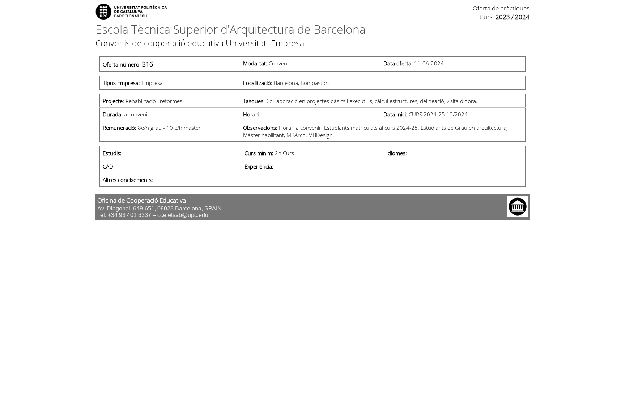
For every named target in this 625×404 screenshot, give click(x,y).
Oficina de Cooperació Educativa (141, 200)
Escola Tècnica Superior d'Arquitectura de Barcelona (230, 29)
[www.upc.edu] (131, 17)
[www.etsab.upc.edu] (517, 214)
